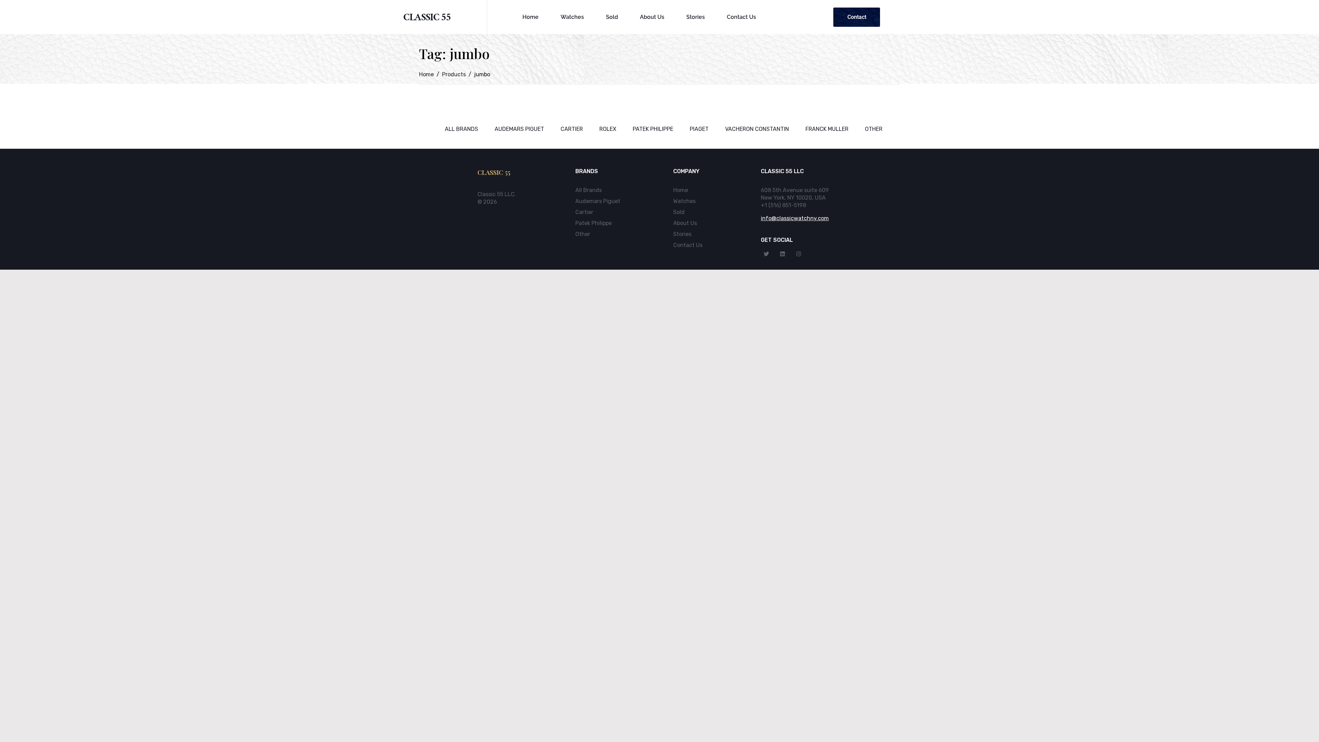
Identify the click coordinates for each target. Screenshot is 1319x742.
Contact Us (741, 17)
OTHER (873, 129)
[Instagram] (798, 253)
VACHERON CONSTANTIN (757, 129)
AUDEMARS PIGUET (519, 129)
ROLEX (607, 129)
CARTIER (572, 129)
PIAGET (699, 129)
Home (530, 17)
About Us (652, 17)
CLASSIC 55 (427, 18)
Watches (572, 17)
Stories (695, 17)
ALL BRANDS (461, 129)
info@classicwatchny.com (795, 218)
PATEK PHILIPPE (653, 129)
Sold (612, 17)
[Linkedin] (782, 253)
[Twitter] (766, 253)
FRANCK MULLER (826, 129)
